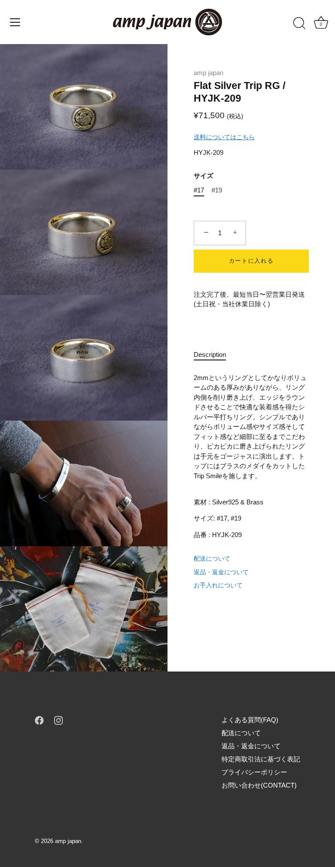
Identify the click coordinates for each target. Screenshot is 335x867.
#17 (199, 190)
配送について (212, 558)
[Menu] (15, 22)
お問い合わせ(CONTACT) (259, 785)
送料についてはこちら (224, 137)
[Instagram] (58, 719)
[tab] (214, 355)
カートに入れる (251, 260)
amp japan (208, 72)
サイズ (203, 175)
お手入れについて (218, 585)
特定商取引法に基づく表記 (261, 759)
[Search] (299, 23)
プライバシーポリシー (254, 772)
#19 (217, 190)
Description (210, 354)
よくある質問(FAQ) (250, 719)
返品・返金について (221, 572)
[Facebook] (39, 719)
